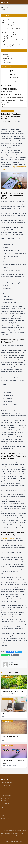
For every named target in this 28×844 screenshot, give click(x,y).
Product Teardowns (5, 803)
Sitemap (4, 60)
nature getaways (6, 100)
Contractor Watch (8, 6)
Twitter (19, 651)
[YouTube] (6, 786)
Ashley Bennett (6, 121)
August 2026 (5, 102)
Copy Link (16, 655)
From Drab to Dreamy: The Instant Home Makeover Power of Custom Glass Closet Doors (13, 761)
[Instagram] (9, 786)
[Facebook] (2, 786)
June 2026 (4, 106)
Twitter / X (15, 77)
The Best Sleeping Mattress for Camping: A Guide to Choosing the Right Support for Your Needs (12, 35)
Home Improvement (11, 94)
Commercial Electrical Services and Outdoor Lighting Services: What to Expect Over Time (12, 45)
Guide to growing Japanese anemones (13, 19)
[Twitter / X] (4, 786)
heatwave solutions (6, 91)
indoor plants (6, 97)
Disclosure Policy (7, 58)
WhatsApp (6, 655)
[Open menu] (25, 2)
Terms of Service (7, 62)
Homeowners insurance (8, 538)
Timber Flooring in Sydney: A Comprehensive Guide (10, 737)
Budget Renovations (6, 800)
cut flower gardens (15, 85)
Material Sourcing (5, 793)
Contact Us (5, 56)
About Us (5, 54)
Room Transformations (6, 795)
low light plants (20, 97)
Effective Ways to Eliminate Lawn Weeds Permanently (13, 830)
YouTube (15, 74)
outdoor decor (18, 100)
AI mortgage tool (6, 714)
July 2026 (3, 104)
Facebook (10, 651)
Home (2, 6)
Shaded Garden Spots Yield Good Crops (12, 691)
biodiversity (6, 85)
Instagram (15, 81)
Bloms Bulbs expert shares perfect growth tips (12, 833)
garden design (9, 88)
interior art (14, 97)
